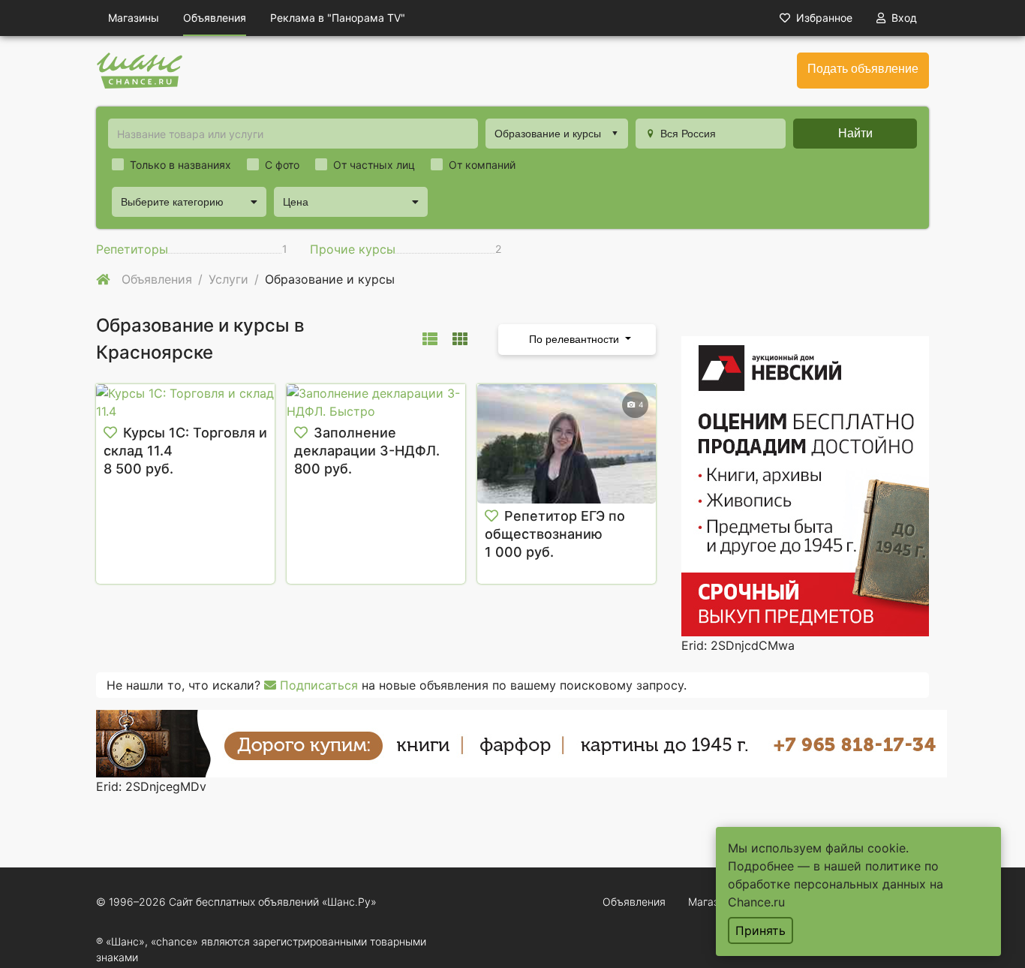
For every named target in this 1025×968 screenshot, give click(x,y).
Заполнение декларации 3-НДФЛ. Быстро (367, 450)
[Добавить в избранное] (110, 433)
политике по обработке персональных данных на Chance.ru (835, 883)
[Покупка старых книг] (521, 742)
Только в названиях (180, 164)
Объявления (214, 17)
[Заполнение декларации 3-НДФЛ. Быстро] (376, 402)
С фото (282, 164)
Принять (760, 930)
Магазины (133, 17)
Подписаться (317, 685)
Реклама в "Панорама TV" (337, 17)
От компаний (482, 164)
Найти (855, 133)
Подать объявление (862, 68)
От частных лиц (374, 164)
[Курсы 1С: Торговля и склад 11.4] (185, 402)
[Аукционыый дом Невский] (805, 484)
